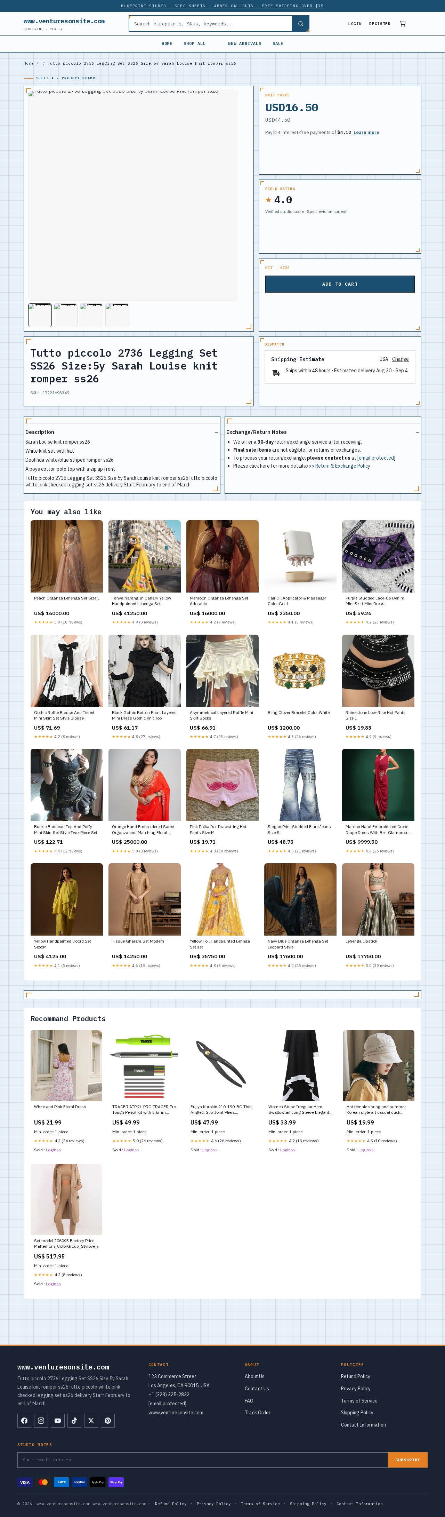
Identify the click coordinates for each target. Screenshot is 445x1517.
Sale (278, 43)
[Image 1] (40, 315)
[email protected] (376, 458)
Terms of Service (359, 1401)
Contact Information (363, 1425)
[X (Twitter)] (91, 1421)
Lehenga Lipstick (361, 941)
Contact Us (257, 1388)
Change (400, 359)
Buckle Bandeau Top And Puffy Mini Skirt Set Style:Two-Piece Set (65, 829)
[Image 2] (66, 315)
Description (39, 432)
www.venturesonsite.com (64, 24)
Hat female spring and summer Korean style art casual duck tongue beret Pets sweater (376, 1110)
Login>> (53, 1149)
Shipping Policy (357, 1412)
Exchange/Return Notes (256, 432)
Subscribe (407, 1459)
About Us (255, 1376)
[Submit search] (300, 23)
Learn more (366, 132)
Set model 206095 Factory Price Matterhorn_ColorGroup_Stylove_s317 (66, 1243)
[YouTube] (58, 1421)
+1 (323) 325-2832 (168, 1394)
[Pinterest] (108, 1421)
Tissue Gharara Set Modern (138, 941)
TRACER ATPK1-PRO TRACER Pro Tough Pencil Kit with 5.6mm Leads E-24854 (144, 1110)
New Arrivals (244, 43)
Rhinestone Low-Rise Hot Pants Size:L (376, 715)
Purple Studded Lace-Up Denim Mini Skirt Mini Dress (375, 600)
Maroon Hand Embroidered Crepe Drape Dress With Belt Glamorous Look (378, 830)
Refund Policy (355, 1376)
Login (355, 23)
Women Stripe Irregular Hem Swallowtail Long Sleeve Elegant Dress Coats (298, 1110)
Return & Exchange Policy (342, 466)
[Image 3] (91, 315)
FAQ (249, 1401)
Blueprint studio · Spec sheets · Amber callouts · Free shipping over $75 (222, 5)
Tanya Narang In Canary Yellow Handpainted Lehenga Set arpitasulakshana (141, 601)
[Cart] (402, 23)
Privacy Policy (356, 1388)
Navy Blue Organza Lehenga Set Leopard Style (298, 943)
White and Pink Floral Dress (60, 1106)
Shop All (195, 43)
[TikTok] (74, 1421)
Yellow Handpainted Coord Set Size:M (62, 943)
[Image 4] (117, 315)
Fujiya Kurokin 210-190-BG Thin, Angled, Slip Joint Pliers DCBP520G (222, 1110)
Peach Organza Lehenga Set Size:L (66, 598)
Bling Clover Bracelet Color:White (299, 712)
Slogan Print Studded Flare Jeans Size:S (299, 829)
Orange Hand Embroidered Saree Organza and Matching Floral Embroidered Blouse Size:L (143, 830)
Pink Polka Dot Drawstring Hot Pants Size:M (218, 829)
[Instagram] (41, 1421)
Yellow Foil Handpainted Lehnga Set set (220, 943)
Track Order (257, 1412)
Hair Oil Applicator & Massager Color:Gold (297, 600)
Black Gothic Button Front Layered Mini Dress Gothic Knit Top (144, 715)
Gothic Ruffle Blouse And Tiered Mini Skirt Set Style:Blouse (64, 715)
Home (167, 43)
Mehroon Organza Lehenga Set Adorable (219, 600)
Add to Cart (340, 284)
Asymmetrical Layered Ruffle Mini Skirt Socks (221, 715)
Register (379, 23)
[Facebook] (24, 1421)
